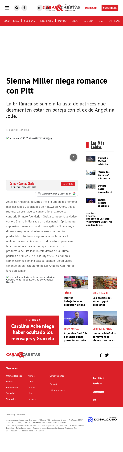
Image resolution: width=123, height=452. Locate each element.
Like (100, 21)
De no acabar (33, 320)
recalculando (100, 293)
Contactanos (98, 391)
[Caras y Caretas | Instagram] (40, 8)
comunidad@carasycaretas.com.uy (21, 425)
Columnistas (11, 21)
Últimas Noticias (14, 375)
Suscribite (68, 183)
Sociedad (29, 21)
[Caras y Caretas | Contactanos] (113, 355)
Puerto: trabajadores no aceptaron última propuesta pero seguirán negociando (74, 306)
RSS (94, 400)
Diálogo (68, 293)
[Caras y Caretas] (23, 357)
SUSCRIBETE (110, 7)
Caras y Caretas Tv (56, 377)
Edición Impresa (57, 390)
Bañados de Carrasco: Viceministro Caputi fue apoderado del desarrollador (99, 223)
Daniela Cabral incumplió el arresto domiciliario (105, 192)
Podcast (53, 384)
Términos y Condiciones (15, 414)
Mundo (62, 21)
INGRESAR (91, 7)
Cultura (88, 21)
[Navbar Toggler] (9, 8)
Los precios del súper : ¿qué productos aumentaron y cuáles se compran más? (104, 306)
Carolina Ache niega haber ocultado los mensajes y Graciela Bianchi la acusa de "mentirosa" (32, 338)
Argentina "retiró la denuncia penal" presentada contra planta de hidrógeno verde (75, 340)
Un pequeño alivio (102, 328)
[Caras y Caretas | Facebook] (24, 8)
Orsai (75, 21)
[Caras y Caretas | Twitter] (107, 355)
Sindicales (46, 21)
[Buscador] (17, 8)
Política (9, 381)
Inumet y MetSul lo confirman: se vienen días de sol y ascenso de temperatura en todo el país (104, 342)
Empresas (114, 21)
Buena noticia (71, 328)
